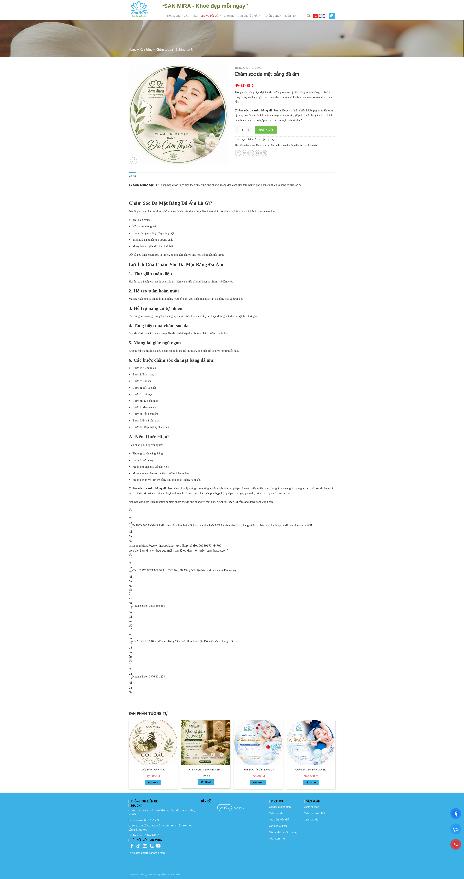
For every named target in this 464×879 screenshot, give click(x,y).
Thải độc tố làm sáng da (258, 769)
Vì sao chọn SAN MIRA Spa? (205, 769)
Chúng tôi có (209, 15)
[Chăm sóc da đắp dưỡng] (311, 742)
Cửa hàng (146, 49)
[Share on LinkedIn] (264, 153)
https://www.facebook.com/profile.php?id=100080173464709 (181, 545)
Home (132, 49)
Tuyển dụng (272, 15)
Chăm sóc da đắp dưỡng (310, 769)
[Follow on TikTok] (138, 846)
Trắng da (312, 145)
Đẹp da (294, 145)
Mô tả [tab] (132, 175)
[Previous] (129, 756)
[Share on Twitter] (245, 153)
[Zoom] (133, 160)
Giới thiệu (191, 15)
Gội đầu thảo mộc (153, 769)
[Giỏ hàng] (332, 16)
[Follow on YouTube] (158, 846)
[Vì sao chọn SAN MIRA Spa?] (205, 742)
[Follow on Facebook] (132, 846)
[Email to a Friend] (251, 153)
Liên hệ (290, 15)
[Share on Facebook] (238, 153)
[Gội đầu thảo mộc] (153, 742)
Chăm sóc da (263, 145)
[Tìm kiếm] (308, 16)
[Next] (335, 756)
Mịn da (302, 145)
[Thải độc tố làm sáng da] (258, 742)
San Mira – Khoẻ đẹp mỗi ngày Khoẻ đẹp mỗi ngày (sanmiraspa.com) (184, 550)
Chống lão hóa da (280, 145)
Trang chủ (174, 15)
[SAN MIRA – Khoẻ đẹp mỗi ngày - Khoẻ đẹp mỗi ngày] (139, 9)
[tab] (224, 807)
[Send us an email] (145, 846)
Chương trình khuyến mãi (241, 15)
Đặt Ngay (153, 782)
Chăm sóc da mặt (256, 139)
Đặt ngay (266, 130)
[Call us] (151, 846)
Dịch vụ (256, 67)
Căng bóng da (247, 145)
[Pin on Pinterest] (258, 153)
